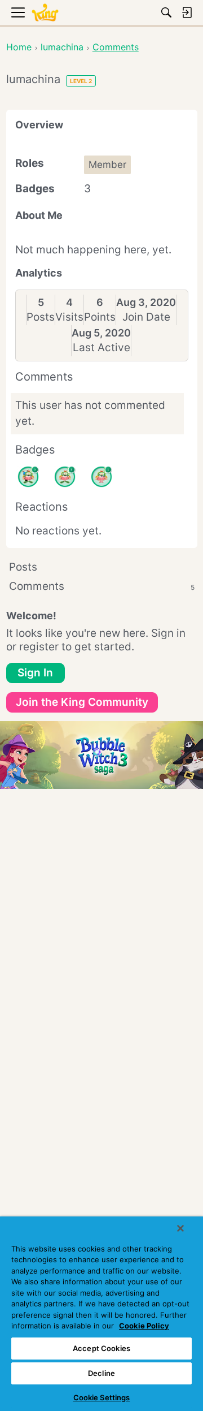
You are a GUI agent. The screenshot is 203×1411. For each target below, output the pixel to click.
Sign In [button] (35, 672)
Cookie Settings (101, 1397)
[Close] (180, 1228)
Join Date (146, 316)
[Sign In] (186, 12)
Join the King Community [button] (82, 702)
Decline (101, 1373)
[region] (101, 1313)
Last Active (101, 347)
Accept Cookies (101, 1348)
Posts (41, 316)
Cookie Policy (144, 1325)
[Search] (166, 12)
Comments (102, 586)
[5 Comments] (28, 476)
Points (100, 316)
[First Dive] (101, 476)
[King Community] (45, 12)
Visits (69, 316)
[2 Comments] (65, 476)
